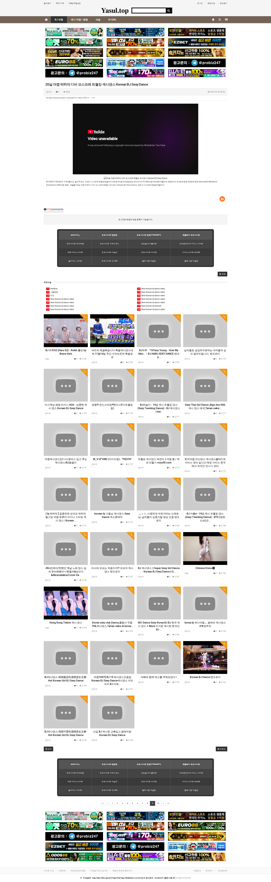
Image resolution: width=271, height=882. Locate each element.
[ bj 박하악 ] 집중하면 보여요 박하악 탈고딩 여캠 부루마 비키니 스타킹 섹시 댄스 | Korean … (65, 517)
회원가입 (211, 3)
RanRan (53, 289)
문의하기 (209, 871)
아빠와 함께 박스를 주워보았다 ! (159, 677)
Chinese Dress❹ (205, 568)
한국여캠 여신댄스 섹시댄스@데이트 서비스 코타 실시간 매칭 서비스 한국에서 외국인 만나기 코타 (205, 463)
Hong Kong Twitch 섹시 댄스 (66, 622)
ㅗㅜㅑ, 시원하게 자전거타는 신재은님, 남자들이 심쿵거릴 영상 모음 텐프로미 (158, 517)
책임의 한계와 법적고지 (122, 871)
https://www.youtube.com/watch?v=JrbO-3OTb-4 (71, 98)
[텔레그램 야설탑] (197, 63)
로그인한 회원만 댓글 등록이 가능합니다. (135, 219)
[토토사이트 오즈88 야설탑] (74, 856)
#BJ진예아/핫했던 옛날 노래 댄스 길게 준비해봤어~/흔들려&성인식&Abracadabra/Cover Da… (65, 572)
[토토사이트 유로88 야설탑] (74, 63)
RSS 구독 (60, 3)
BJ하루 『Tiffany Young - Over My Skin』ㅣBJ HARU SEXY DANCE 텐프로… (158, 354)
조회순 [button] (222, 749)
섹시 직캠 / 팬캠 (79, 19)
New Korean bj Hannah (149, 306)
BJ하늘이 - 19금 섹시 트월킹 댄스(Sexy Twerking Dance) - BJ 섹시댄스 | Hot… (159, 408)
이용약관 (62, 871)
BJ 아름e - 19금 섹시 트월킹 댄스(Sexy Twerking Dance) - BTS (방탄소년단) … (205, 517)
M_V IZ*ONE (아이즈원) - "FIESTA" (112, 459)
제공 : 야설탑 (70, 185)
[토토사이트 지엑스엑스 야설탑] (135, 73)
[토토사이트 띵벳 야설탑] (74, 42)
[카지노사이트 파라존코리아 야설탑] (74, 52)
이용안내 (197, 871)
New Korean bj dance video (61, 299)
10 (158, 803)
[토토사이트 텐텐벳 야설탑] (197, 32)
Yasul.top (115, 10)
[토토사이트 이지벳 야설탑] (197, 42)
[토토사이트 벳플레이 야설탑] (135, 42)
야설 (98, 19)
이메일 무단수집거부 (99, 871)
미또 (51, 295)
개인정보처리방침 (78, 871)
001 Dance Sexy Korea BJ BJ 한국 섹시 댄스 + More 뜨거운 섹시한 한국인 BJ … (159, 626)
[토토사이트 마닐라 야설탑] (74, 32)
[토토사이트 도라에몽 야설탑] (135, 63)
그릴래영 (53, 292)
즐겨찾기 (47, 3)
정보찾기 (223, 3)
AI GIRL (112, 19)
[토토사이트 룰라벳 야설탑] (197, 73)
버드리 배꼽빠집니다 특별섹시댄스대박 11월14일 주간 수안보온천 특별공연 (112, 354)
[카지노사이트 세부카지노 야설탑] (135, 32)
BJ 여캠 (59, 19)
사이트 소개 (49, 871)
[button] (222, 274)
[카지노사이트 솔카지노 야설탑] (197, 52)
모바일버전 (222, 871)
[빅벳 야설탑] (135, 52)
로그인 (200, 3)
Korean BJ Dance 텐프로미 (205, 677)
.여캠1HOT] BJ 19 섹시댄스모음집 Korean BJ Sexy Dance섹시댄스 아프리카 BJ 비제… (112, 681)
